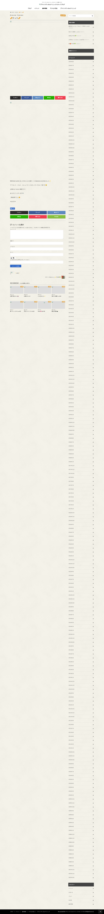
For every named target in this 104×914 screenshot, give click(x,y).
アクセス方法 (53, 8)
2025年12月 (71, 93)
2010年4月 (71, 783)
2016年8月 (71, 528)
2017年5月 (71, 493)
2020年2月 (71, 367)
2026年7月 (71, 65)
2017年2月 (71, 504)
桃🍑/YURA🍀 (74, 43)
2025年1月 (71, 136)
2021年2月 (71, 320)
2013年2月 (71, 673)
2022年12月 (71, 234)
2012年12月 (71, 681)
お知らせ (71, 892)
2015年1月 (71, 591)
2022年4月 (71, 265)
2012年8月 (71, 697)
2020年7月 (71, 348)
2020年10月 (71, 336)
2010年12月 (71, 752)
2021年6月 (71, 304)
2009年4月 (71, 826)
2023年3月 (71, 222)
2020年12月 (71, 328)
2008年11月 (71, 838)
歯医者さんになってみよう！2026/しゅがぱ (79, 27)
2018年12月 (71, 422)
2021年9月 (71, 293)
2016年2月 (71, 552)
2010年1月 (71, 795)
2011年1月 (71, 748)
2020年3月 (71, 363)
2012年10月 (71, 689)
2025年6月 (71, 116)
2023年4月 (71, 218)
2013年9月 (71, 646)
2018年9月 (71, 434)
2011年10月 (71, 716)
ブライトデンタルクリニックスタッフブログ (75, 911)
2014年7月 (71, 614)
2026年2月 (71, 85)
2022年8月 (71, 250)
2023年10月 (71, 195)
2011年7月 (71, 728)
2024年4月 (71, 171)
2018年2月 (71, 457)
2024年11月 (71, 144)
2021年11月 (71, 285)
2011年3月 (71, 740)
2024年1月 (71, 183)
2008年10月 (71, 842)
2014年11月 (71, 599)
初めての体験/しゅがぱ (76, 31)
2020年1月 (71, 371)
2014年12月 (71, 595)
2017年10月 (71, 473)
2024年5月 (71, 167)
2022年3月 (71, 269)
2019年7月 (71, 395)
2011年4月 (71, 736)
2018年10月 (71, 430)
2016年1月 (71, 555)
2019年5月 (71, 402)
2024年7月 (71, 159)
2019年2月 (71, 414)
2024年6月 (71, 163)
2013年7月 (71, 654)
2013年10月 (71, 642)
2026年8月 (71, 61)
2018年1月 (71, 461)
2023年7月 (71, 206)
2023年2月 (71, 226)
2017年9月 (71, 477)
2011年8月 (71, 724)
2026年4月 (71, 77)
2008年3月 (71, 861)
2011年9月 (71, 720)
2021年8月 (71, 297)
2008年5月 (71, 854)
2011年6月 (71, 732)
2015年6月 (71, 583)
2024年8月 (71, 155)
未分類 (13, 208)
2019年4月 (71, 406)
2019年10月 (71, 383)
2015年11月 (71, 563)
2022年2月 (71, 273)
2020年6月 (71, 352)
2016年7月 (71, 532)
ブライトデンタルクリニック (68, 8)
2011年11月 (71, 712)
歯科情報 (44, 8)
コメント (13, 229)
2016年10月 (71, 520)
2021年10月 (71, 289)
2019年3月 (71, 410)
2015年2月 (71, 587)
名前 (12, 241)
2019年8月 (71, 391)
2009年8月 (71, 814)
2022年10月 (71, 242)
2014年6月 (71, 618)
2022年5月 (71, 261)
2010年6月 (71, 775)
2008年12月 (71, 834)
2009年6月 (71, 818)
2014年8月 (71, 610)
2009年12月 (71, 799)
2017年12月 (71, 465)
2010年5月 (71, 779)
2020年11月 (71, 332)
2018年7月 (71, 442)
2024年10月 (71, 147)
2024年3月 (71, 175)
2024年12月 (71, 140)
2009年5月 (71, 822)
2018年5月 (71, 446)
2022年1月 (71, 277)
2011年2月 (71, 744)
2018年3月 (71, 453)
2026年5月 (71, 73)
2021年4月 (71, 312)
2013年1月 (71, 677)
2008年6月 (71, 850)
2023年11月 (71, 191)
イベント (36, 8)
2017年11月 (71, 469)
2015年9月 (71, 571)
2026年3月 (71, 81)
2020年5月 (71, 355)
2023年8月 (71, 202)
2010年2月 (71, 791)
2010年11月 (71, 756)
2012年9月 (71, 693)
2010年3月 (71, 787)
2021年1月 (71, 324)
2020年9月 (71, 340)
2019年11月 (71, 379)
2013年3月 (71, 669)
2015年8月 (71, 575)
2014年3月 (71, 622)
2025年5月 (71, 120)
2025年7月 (71, 112)
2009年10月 (71, 807)
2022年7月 (71, 253)
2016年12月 (71, 512)
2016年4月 (71, 544)
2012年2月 (71, 701)
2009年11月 (71, 803)
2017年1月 (71, 508)
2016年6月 (71, 536)
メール (12, 246)
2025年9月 (71, 104)
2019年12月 (71, 375)
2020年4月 (71, 359)
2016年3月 (71, 548)
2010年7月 (71, 771)
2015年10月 (71, 567)
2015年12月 (71, 559)
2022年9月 (71, 246)
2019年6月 (71, 399)
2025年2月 (71, 132)
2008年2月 (71, 865)
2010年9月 (71, 763)
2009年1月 (71, 830)
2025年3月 (71, 128)
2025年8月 (71, 108)
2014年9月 (71, 606)
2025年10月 (71, 100)
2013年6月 (71, 657)
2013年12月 (71, 634)
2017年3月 (71, 501)
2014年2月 (71, 626)
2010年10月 (71, 759)
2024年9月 (71, 151)
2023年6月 (71, 210)
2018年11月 (71, 426)
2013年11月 (71, 638)
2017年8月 (71, 481)
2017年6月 (71, 489)
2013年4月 (71, 665)
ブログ (30, 8)
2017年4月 (71, 497)
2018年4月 (71, 450)
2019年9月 (71, 387)
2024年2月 (71, 179)
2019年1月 (71, 418)
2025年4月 (71, 124)
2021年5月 (71, 308)
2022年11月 (71, 238)
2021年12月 (71, 281)
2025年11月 (71, 96)
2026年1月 (71, 89)
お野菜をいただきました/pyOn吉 (79, 39)
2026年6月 (71, 69)
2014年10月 (71, 603)
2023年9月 (71, 198)
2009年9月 (71, 810)
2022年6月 (71, 257)
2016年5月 (71, 540)
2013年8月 (71, 650)
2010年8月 (71, 767)
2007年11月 (71, 873)
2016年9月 (71, 524)
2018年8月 (71, 438)
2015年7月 (71, 579)
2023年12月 (71, 187)
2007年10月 (71, 877)
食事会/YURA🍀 (75, 35)
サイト (11, 252)
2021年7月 (71, 301)
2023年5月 (71, 214)
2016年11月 (71, 516)
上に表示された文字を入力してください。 (20, 259)
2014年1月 (71, 630)
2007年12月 (71, 869)
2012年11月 (71, 685)
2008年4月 (71, 858)
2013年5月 (71, 661)
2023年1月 (71, 230)
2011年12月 (71, 708)
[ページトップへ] (100, 911)
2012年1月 (71, 705)
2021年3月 (71, 316)
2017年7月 (71, 485)
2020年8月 (71, 344)
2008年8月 (71, 846)
